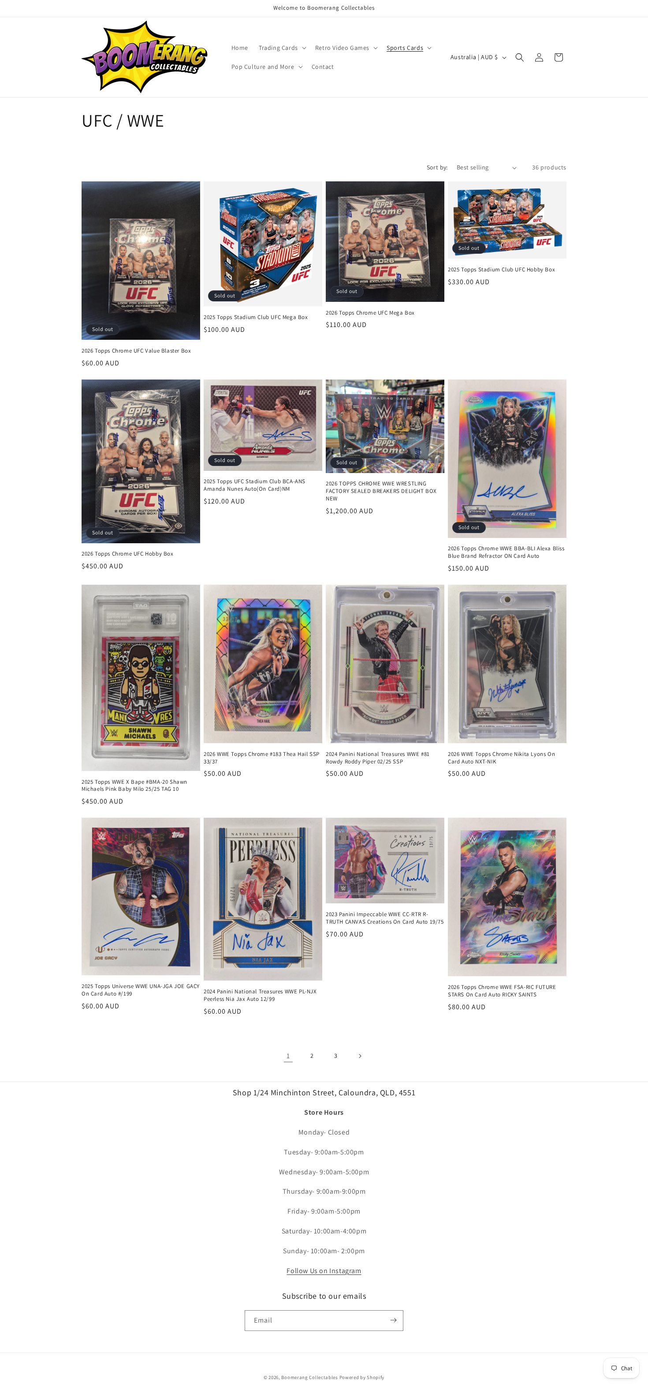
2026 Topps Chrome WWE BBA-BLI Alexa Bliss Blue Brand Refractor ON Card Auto (506, 552)
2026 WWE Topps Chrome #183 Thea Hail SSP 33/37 (262, 758)
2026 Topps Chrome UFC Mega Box (370, 312)
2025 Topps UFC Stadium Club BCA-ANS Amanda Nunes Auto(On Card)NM (254, 485)
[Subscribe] (393, 1320)
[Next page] (359, 1056)
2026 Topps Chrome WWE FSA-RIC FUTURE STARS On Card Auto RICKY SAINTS (502, 991)
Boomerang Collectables (309, 1377)
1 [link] (288, 1055)
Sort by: (437, 167)
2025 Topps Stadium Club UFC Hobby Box (501, 269)
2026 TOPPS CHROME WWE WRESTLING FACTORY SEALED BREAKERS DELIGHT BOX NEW (381, 491)
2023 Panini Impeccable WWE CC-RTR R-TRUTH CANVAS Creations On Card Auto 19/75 (385, 918)
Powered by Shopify (362, 1377)
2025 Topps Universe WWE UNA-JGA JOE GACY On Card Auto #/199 (141, 990)
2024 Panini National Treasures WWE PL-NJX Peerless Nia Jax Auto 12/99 (260, 995)
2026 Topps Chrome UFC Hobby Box (128, 553)
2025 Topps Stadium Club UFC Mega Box (256, 317)
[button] (281, 47)
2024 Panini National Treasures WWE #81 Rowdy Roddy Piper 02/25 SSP (378, 758)
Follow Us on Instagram (324, 1270)
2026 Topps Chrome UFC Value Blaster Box (136, 350)
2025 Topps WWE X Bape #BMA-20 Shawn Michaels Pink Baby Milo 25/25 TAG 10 (134, 785)
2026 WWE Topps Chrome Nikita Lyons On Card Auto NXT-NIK (501, 758)
